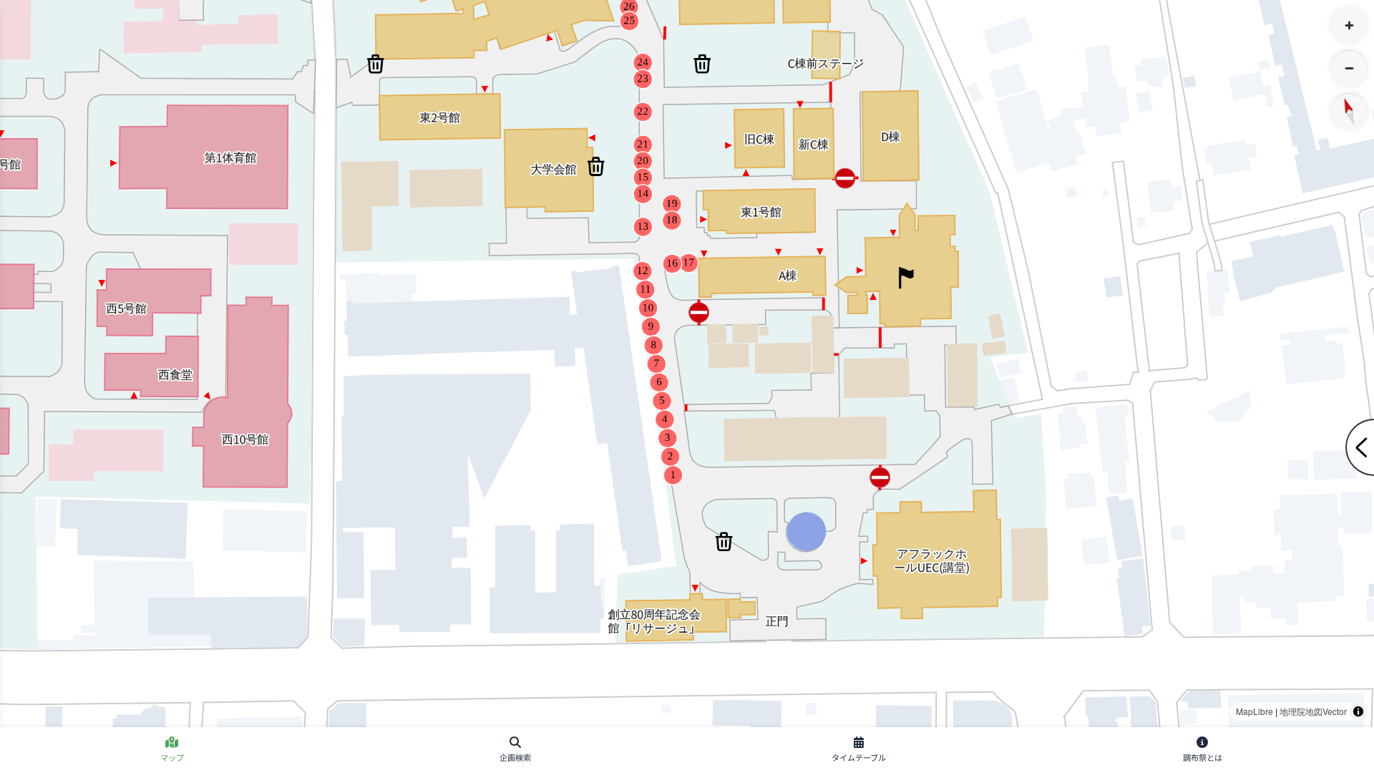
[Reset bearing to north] (1349, 111)
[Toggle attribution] (1358, 711)
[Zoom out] (1349, 68)
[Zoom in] (1349, 25)
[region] (687, 363)
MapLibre (1254, 711)
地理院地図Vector (1313, 711)
